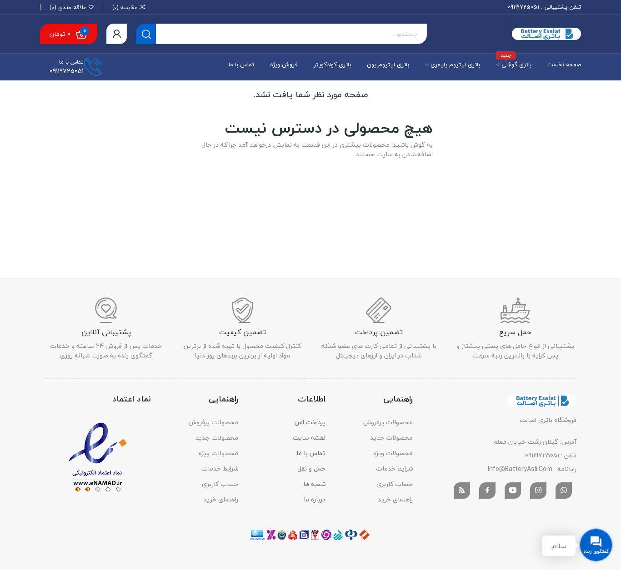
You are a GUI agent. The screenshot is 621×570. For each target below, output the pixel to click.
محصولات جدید (391, 437)
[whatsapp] (564, 490)
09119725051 (523, 7)
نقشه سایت (309, 437)
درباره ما (315, 499)
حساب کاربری (394, 484)
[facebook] (487, 490)
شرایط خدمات (394, 468)
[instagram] (538, 490)
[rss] (462, 490)
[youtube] (513, 490)
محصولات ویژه (393, 453)
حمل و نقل (311, 468)
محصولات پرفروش (388, 422)
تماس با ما (311, 453)
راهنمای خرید (395, 499)
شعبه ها (314, 484)
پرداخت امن (310, 422)
